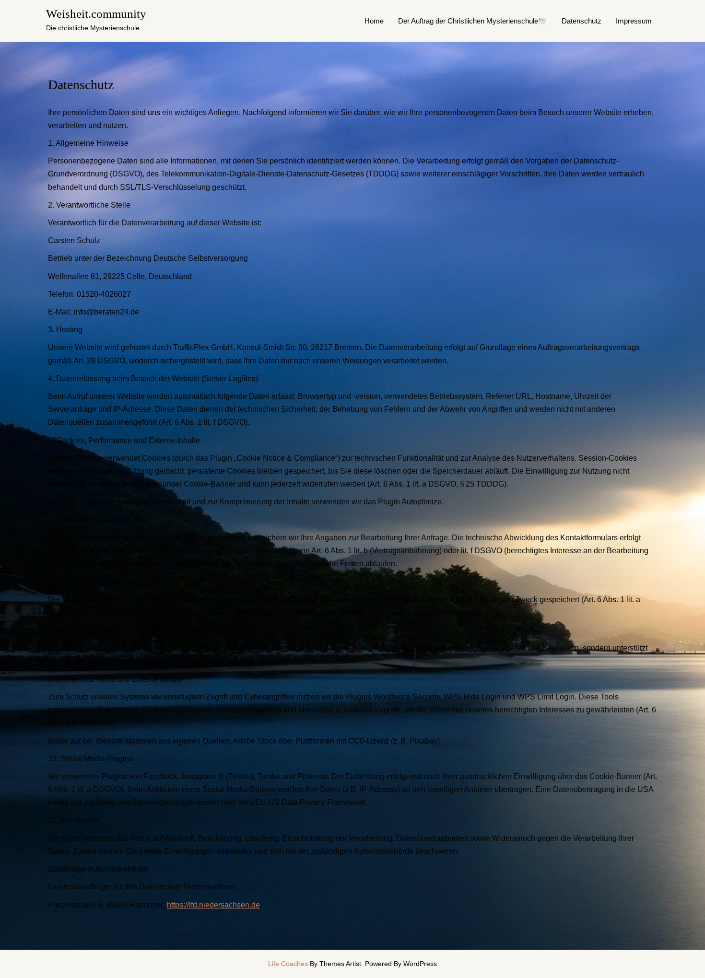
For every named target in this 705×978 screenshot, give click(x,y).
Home (374, 21)
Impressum (634, 21)
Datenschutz (581, 21)
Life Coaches (288, 963)
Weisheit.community (96, 13)
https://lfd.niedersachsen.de (213, 905)
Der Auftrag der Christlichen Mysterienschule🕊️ (472, 21)
